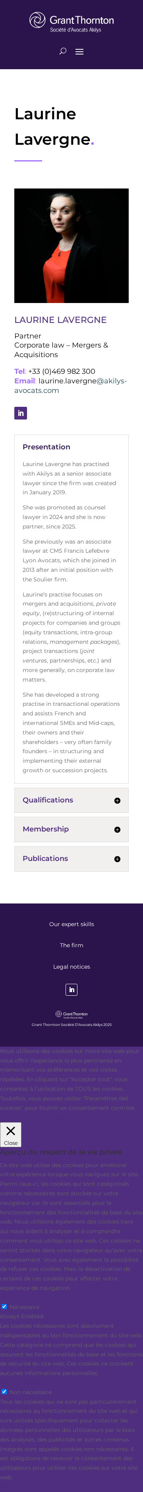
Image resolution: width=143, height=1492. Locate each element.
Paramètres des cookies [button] (33, 1117)
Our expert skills (71, 924)
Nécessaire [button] (15, 1297)
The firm (71, 945)
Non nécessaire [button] (21, 1382)
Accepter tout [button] (87, 1117)
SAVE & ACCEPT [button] (22, 1486)
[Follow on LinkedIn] (20, 413)
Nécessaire (24, 1307)
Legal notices (71, 966)
